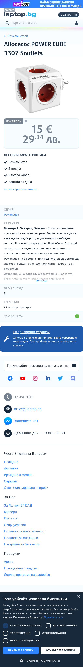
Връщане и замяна (18, 475)
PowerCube (11, 214)
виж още (41, 280)
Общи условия (15, 525)
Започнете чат (26, 421)
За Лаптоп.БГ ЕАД (18, 505)
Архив (8, 561)
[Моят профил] (76, 23)
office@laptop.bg (28, 409)
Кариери (10, 512)
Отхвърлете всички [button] (60, 650)
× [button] (78, 596)
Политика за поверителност (25, 531)
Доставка (11, 468)
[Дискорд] (72, 379)
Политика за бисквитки (21, 538)
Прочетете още (53, 617)
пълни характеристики (19, 189)
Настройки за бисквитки (22, 544)
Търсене (8, 23)
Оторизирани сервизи (31, 332)
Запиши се (74, 366)
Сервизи (10, 481)
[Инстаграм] (35, 379)
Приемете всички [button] (21, 650)
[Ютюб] (22, 379)
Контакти (10, 518)
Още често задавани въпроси (26, 488)
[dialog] (41, 629)
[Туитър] (60, 379)
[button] (41, 660)
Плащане (11, 462)
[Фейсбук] (10, 379)
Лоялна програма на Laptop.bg (27, 574)
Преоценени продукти (20, 568)
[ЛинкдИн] (47, 379)
